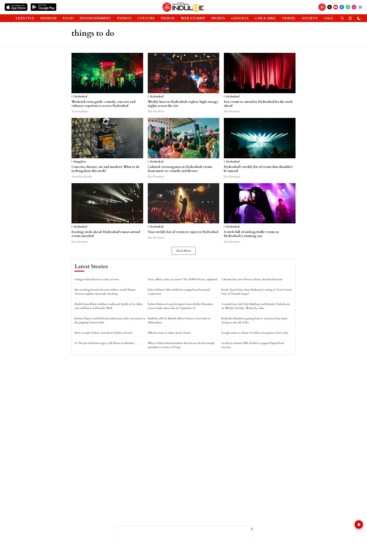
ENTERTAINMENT (95, 18)
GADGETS (239, 18)
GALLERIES (333, 18)
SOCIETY (310, 18)
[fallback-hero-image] (107, 73)
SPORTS (218, 18)
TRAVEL (289, 18)
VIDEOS (168, 18)
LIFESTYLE (25, 18)
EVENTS (124, 18)
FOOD (68, 18)
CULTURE (146, 18)
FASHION (48, 18)
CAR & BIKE (265, 18)
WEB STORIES (193, 18)
